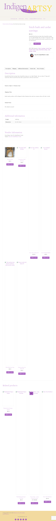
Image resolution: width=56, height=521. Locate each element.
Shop (26, 19)
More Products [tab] (40, 68)
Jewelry (7, 24)
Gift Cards (21, 19)
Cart (44, 19)
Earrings (11, 24)
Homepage (13, 19)
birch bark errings (43, 49)
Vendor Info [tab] (32, 68)
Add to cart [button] (10, 164)
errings (34, 51)
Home (4, 24)
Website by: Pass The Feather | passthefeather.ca (14, 513)
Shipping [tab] (14, 68)
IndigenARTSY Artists (35, 19)
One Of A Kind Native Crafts (15, 136)
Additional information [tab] (23, 68)
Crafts (39, 48)
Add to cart (37, 43)
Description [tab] (8, 68)
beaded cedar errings (34, 49)
